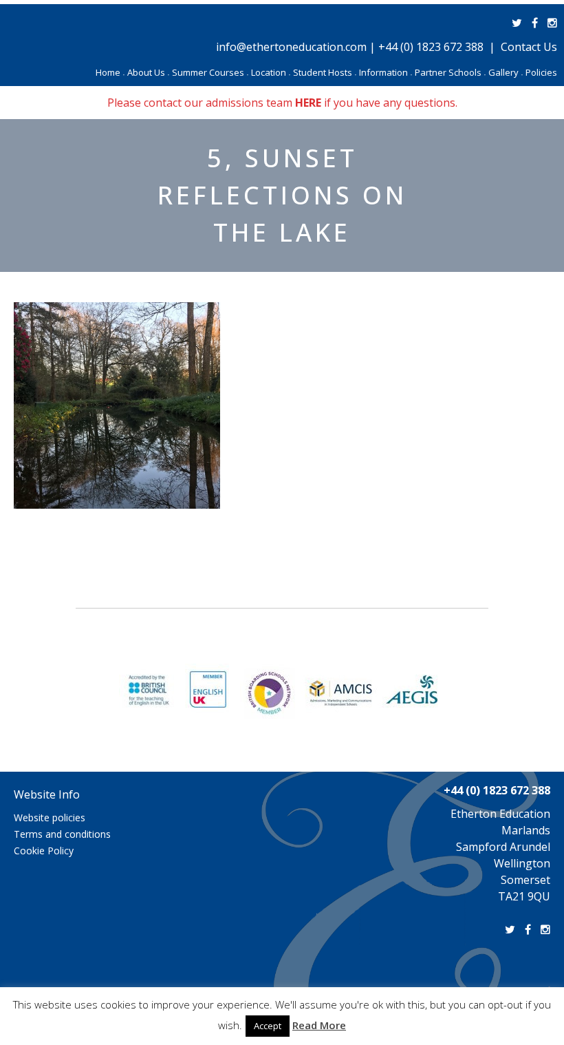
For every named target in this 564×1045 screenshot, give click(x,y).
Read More (319, 1025)
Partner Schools (450, 72)
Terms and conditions (62, 834)
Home (110, 72)
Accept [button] (267, 1026)
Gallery (505, 72)
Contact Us (529, 46)
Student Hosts (324, 72)
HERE (308, 102)
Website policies (49, 817)
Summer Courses (210, 72)
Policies (541, 72)
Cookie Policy (44, 850)
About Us (148, 72)
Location (270, 72)
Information (385, 72)
